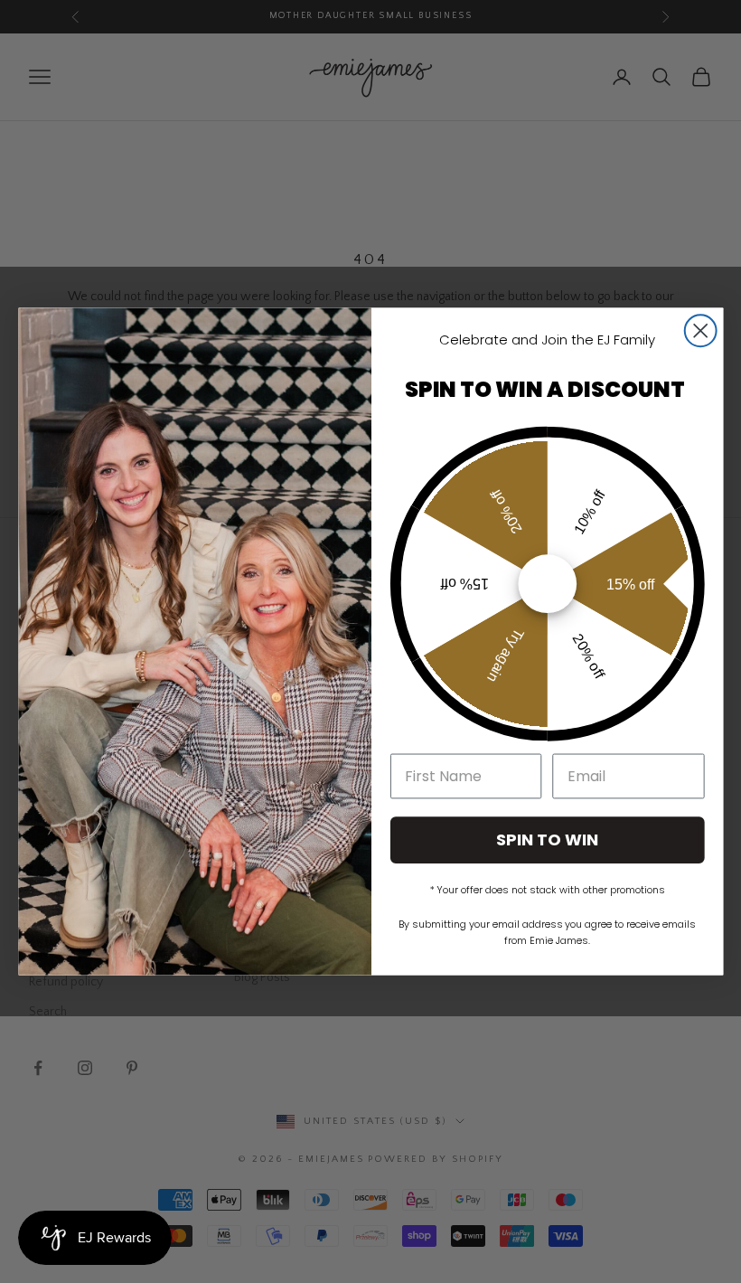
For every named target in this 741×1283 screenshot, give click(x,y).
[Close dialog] (700, 330)
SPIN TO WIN (547, 839)
